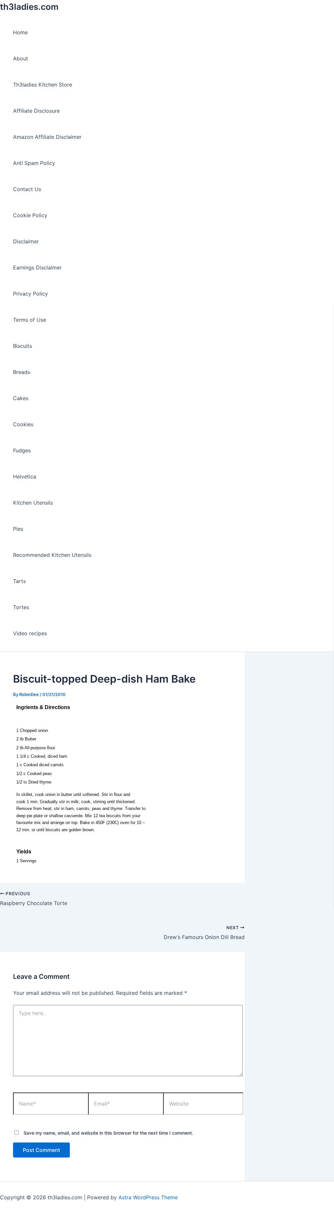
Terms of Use (29, 319)
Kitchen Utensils (33, 502)
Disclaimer (26, 241)
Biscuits (22, 346)
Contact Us (27, 189)
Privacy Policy (30, 293)
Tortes (21, 607)
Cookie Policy (30, 215)
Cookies (23, 424)
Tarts (19, 581)
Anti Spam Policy (34, 163)
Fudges (22, 450)
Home (20, 32)
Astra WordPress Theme (148, 1197)
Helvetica (24, 476)
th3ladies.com (29, 7)
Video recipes (30, 633)
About (20, 58)
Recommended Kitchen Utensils (52, 555)
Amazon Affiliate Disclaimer (47, 137)
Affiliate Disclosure (36, 110)
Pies (18, 529)
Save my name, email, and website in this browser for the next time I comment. (108, 1133)
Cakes (20, 398)
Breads (21, 372)
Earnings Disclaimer (37, 267)
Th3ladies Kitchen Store (42, 84)
